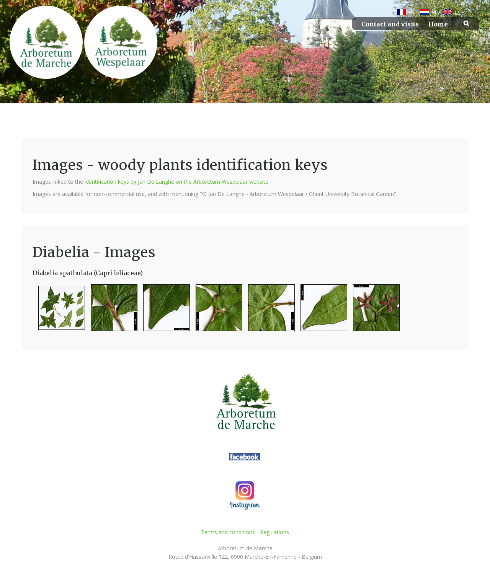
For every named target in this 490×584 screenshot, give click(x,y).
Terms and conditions (228, 532)
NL (434, 12)
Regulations (274, 532)
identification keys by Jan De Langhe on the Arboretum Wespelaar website (176, 181)
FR (411, 12)
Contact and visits (390, 24)
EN (458, 12)
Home (438, 24)
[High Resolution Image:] (59, 311)
